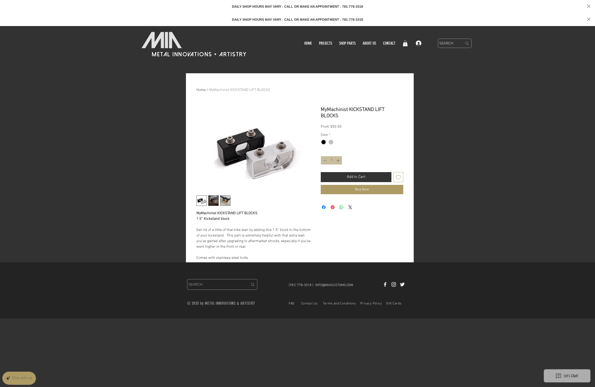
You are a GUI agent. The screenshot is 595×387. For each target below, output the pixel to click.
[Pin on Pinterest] (332, 207)
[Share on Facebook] (324, 207)
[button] (405, 43)
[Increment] (338, 160)
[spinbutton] (331, 160)
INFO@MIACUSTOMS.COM (334, 285)
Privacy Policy (371, 304)
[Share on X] (350, 207)
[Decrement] (324, 160)
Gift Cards (393, 304)
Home (201, 90)
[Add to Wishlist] (398, 177)
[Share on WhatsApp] (341, 207)
